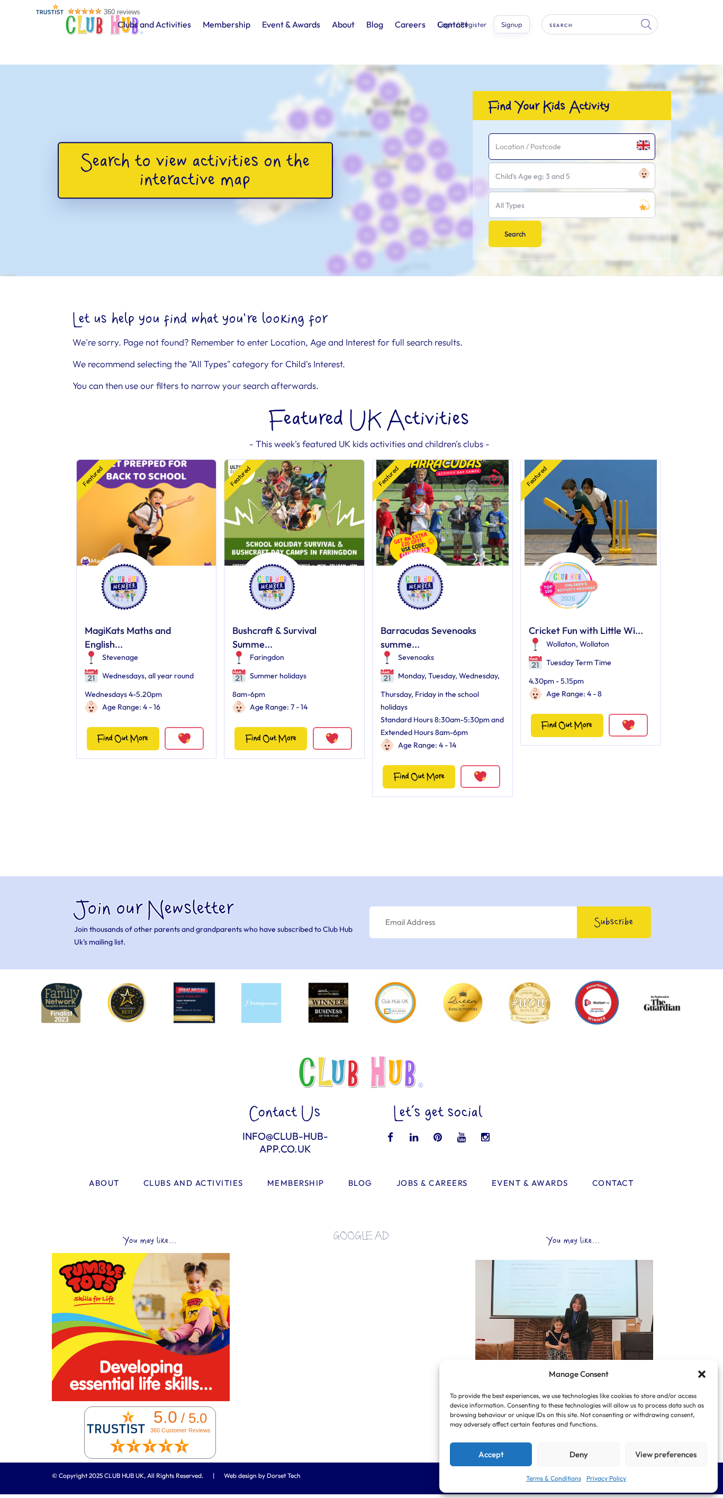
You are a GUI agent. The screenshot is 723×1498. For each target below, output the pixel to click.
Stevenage (120, 657)
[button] (702, 1374)
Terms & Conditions (553, 1478)
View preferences (666, 1454)
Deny (579, 1454)
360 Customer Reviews (180, 1430)
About (343, 24)
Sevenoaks (416, 657)
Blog (374, 24)
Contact (613, 1183)
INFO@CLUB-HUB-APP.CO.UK (285, 1142)
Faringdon (267, 657)
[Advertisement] (361, 1323)
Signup (511, 24)
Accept (491, 1454)
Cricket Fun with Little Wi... (586, 630)
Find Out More (122, 738)
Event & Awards (291, 24)
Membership (226, 24)
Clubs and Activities (154, 24)
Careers (410, 24)
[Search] (647, 24)
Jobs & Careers (432, 1183)
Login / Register (462, 24)
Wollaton (561, 644)
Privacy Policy (606, 1478)
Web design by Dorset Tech (262, 1475)
